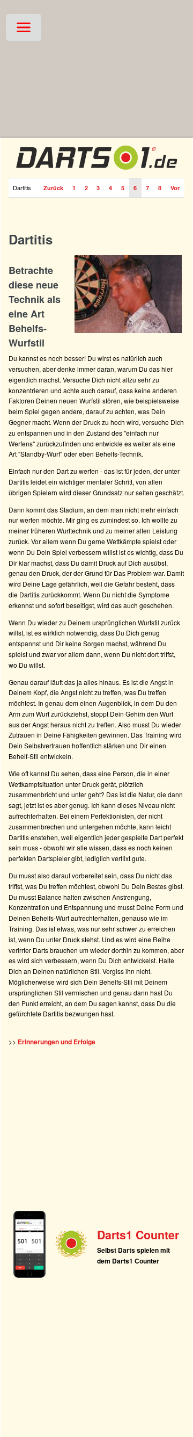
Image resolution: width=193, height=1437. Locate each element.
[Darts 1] (96, 172)
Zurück (53, 188)
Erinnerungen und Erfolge (56, 1041)
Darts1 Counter (138, 1234)
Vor (175, 188)
